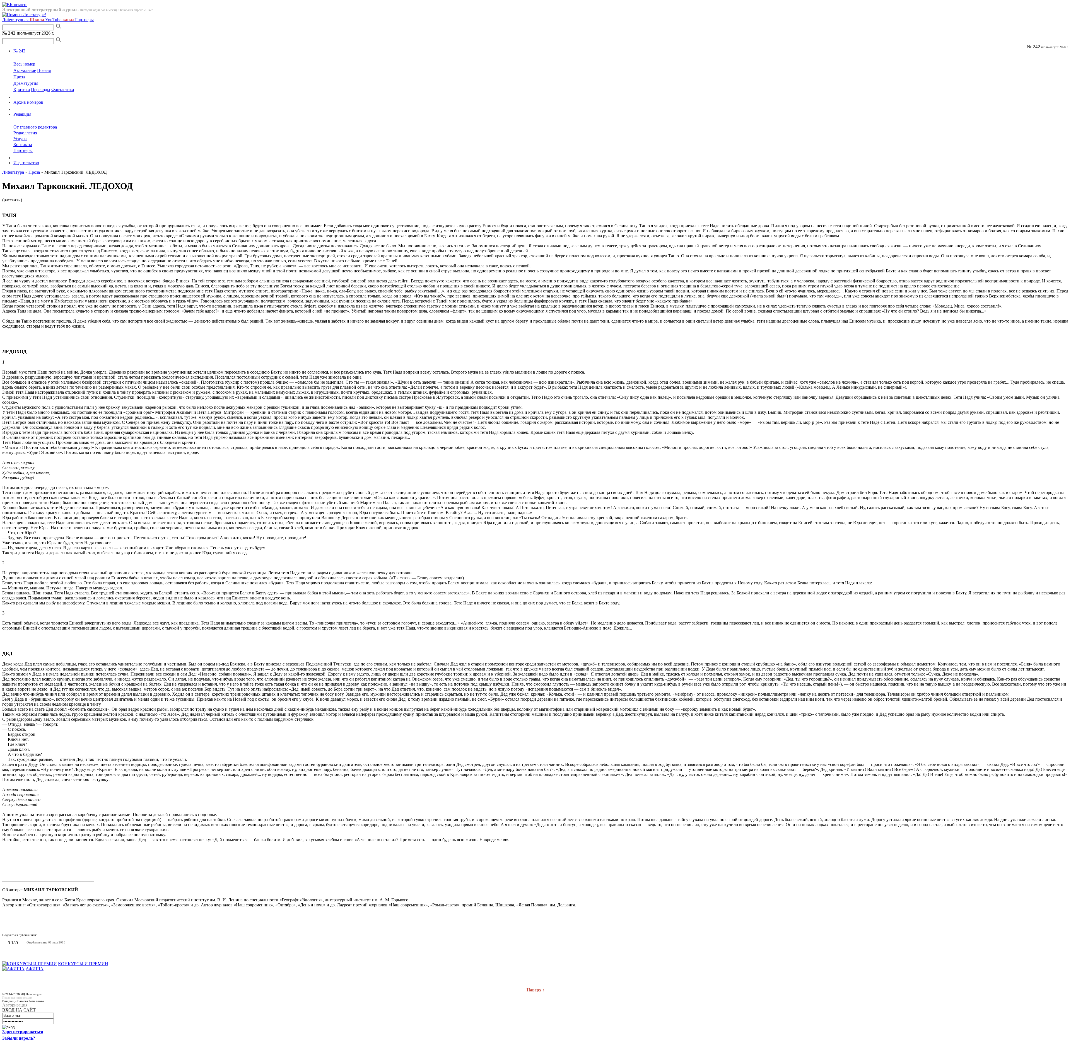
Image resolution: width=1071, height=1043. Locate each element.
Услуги (20, 138)
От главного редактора (35, 127)
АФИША (35, 968)
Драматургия (25, 83)
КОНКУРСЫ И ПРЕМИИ (83, 963)
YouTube (59, 19)
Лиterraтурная (23, 19)
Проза (19, 76)
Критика (21, 89)
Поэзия (44, 70)
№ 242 (19, 51)
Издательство (26, 162)
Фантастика (62, 89)
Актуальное (24, 70)
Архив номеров (28, 102)
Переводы (40, 89)
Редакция (22, 114)
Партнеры (84, 19)
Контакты (22, 144)
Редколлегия (25, 132)
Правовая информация (17, 997)
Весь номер (24, 64)
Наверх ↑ (536, 990)
